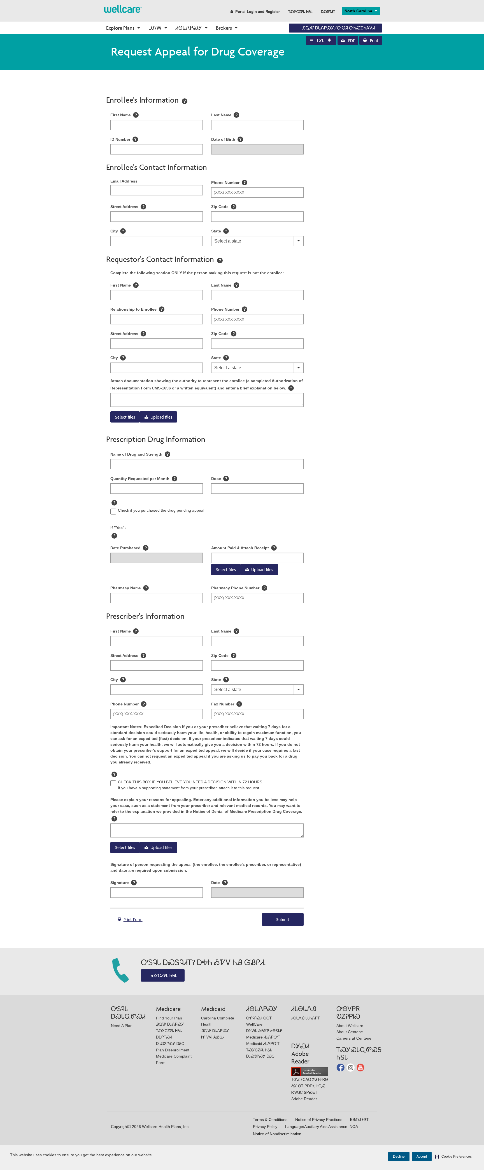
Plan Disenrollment (172, 1050)
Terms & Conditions (270, 1119)
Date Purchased (128, 548)
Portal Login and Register (257, 11)
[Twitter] (351, 1067)
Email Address (124, 181)
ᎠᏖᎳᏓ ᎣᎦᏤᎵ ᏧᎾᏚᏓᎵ (264, 1030)
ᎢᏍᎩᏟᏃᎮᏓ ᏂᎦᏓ (300, 11)
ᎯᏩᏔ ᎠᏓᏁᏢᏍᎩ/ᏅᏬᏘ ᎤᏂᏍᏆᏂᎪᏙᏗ (338, 28)
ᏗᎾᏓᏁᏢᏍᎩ (189, 28)
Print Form (133, 919)
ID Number (123, 139)
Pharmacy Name (128, 588)
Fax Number (226, 704)
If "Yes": (118, 527)
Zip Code (223, 206)
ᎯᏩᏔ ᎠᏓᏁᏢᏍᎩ (170, 1024)
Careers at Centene (353, 1038)
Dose (219, 478)
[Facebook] (341, 1067)
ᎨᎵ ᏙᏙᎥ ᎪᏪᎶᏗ (212, 1037)
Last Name (224, 115)
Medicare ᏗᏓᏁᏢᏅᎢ (263, 1037)
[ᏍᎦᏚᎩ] (123, 8)
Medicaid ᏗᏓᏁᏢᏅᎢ (263, 1043)
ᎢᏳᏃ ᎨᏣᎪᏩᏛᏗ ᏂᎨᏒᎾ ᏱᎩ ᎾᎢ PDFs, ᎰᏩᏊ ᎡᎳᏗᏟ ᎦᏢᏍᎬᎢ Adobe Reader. (309, 1089)
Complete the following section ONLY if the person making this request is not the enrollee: (197, 273)
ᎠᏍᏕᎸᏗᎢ (328, 11)
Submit (282, 919)
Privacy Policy (265, 1126)
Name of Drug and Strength (139, 454)
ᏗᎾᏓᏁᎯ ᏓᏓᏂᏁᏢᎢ (305, 1018)
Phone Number (228, 182)
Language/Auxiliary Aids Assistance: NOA (321, 1126)
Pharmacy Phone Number (238, 588)
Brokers (224, 28)
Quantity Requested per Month (143, 478)
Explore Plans (120, 28)
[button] (453, 1156)
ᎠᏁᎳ (155, 28)
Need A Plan (121, 1025)
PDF (351, 40)
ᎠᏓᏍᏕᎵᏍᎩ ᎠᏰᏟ (170, 1043)
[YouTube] (361, 1067)
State (219, 231)
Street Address (127, 206)
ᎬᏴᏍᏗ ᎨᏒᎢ (359, 1119)
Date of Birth (226, 139)
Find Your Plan (169, 1018)
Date (218, 882)
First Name (123, 115)
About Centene (349, 1032)
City (117, 231)
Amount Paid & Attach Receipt (243, 548)
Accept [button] (421, 1157)
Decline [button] (399, 1157)
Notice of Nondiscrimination (277, 1134)
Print (373, 40)
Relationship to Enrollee (136, 309)
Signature (122, 882)
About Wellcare (349, 1025)
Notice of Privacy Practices (318, 1119)
